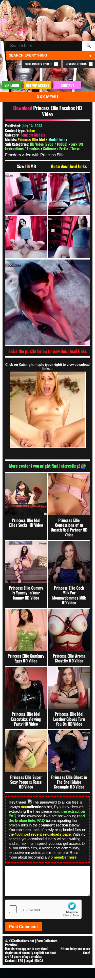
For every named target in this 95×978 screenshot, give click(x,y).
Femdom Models (33, 135)
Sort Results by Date (39, 64)
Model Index (57, 139)
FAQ (20, 960)
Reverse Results (76, 64)
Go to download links (69, 166)
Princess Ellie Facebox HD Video (57, 111)
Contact (10, 960)
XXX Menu (47, 97)
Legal (29, 960)
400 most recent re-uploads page (42, 834)
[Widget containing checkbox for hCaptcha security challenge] (43, 909)
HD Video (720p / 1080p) (49, 144)
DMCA (39, 960)
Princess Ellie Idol (31, 139)
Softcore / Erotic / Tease (61, 148)
